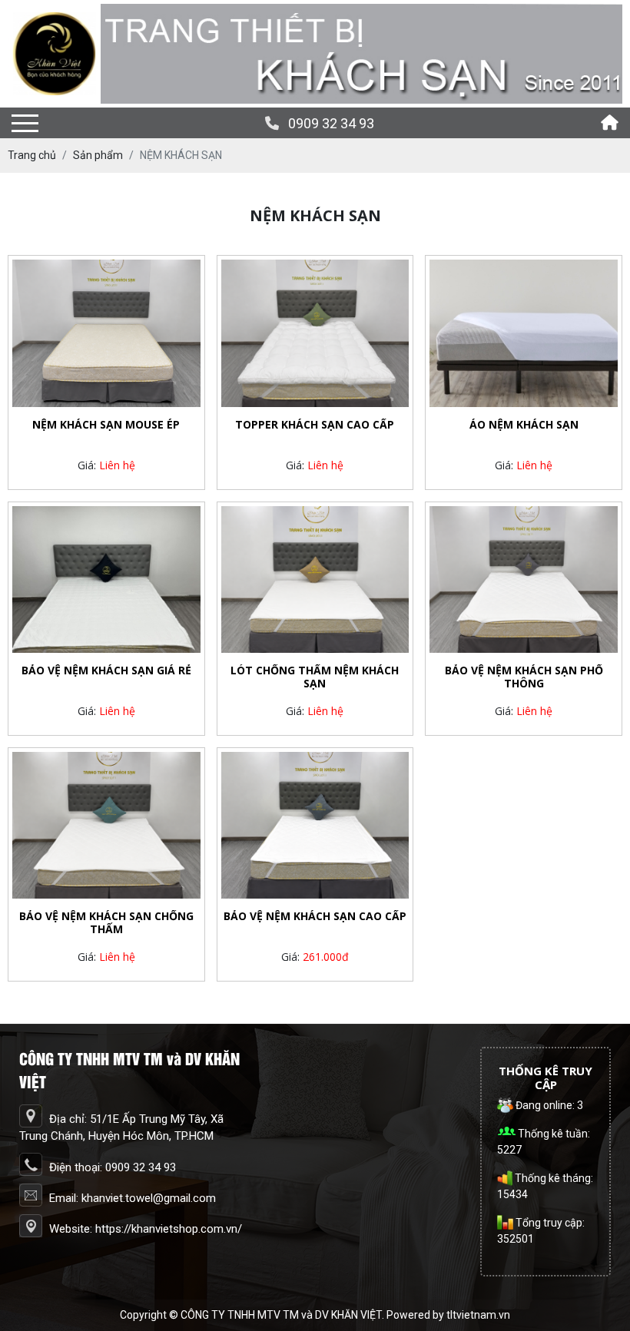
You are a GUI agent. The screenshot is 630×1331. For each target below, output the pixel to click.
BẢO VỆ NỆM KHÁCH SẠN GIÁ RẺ (106, 670)
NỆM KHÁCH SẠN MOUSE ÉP (106, 425)
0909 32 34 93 (331, 123)
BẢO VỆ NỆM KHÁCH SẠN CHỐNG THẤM (106, 923)
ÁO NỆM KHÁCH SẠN (524, 425)
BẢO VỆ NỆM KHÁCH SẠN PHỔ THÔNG (524, 677)
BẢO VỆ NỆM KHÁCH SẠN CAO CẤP (315, 916)
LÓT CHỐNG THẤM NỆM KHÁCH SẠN (314, 677)
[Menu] (25, 123)
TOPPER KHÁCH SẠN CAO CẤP (314, 425)
